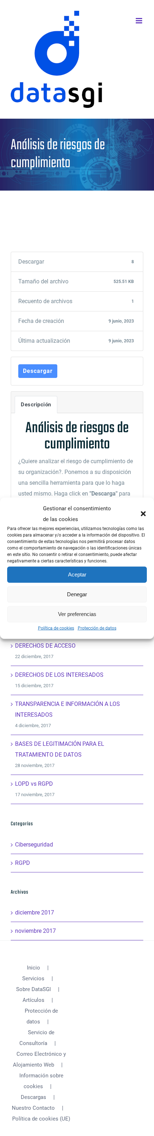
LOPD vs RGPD (34, 783)
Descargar (38, 371)
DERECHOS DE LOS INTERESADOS (59, 674)
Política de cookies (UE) (41, 1119)
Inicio (33, 967)
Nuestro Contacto (33, 1108)
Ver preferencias (77, 614)
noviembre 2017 (35, 930)
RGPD (22, 862)
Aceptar (77, 574)
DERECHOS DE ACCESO (45, 645)
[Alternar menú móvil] (139, 20)
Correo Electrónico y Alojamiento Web (39, 1059)
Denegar (77, 594)
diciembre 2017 (34, 912)
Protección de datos (97, 627)
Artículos (33, 1000)
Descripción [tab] (36, 404)
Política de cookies (56, 627)
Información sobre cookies (41, 1081)
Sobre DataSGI (33, 989)
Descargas (33, 1097)
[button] (143, 513)
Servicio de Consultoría (36, 1037)
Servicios (33, 978)
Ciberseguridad (34, 844)
